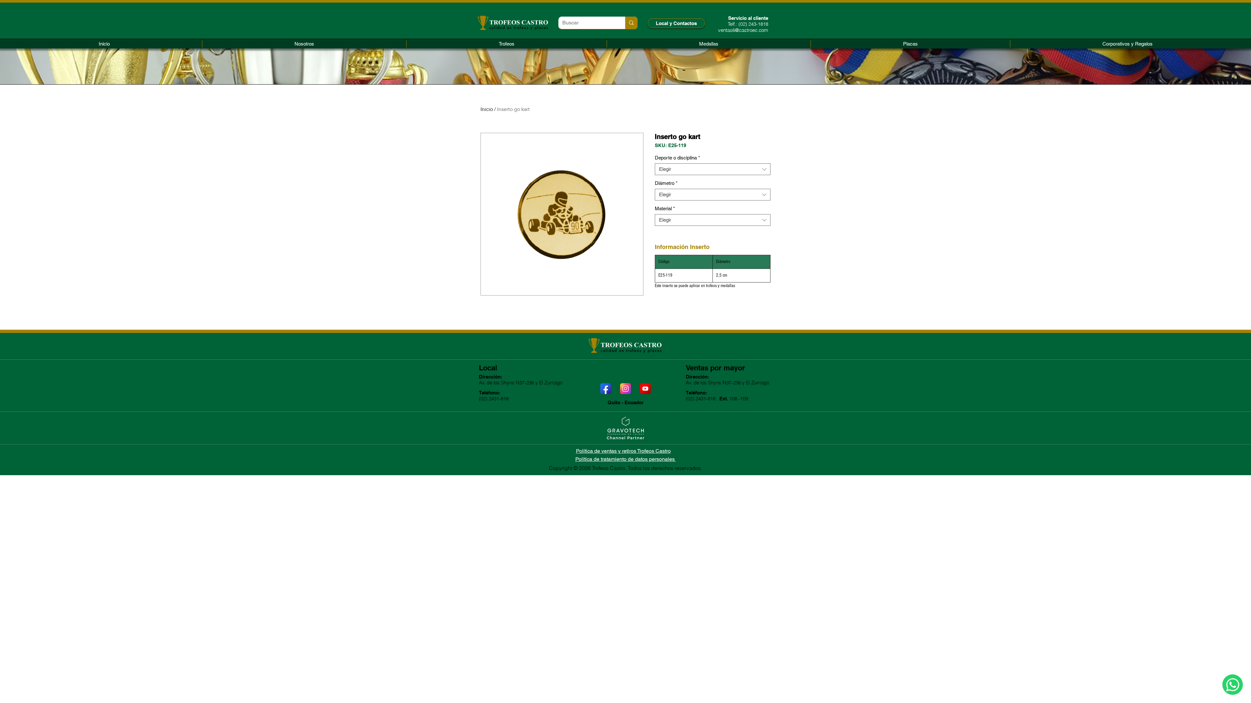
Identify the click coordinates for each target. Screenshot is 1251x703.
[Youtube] (645, 388)
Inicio (487, 109)
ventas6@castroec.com (743, 30)
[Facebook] (605, 388)
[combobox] (712, 169)
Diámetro (666, 183)
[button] (507, 44)
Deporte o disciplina (677, 157)
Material (665, 208)
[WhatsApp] (1232, 684)
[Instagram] (625, 388)
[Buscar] (631, 23)
